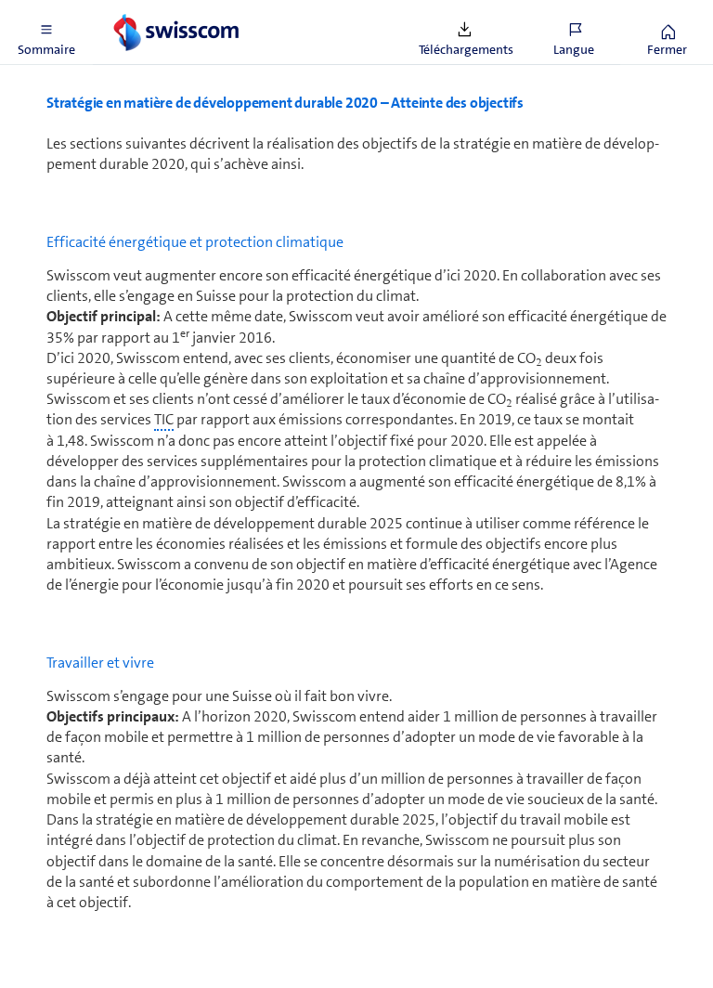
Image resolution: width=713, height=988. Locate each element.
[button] (46, 32)
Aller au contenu (139, 11)
